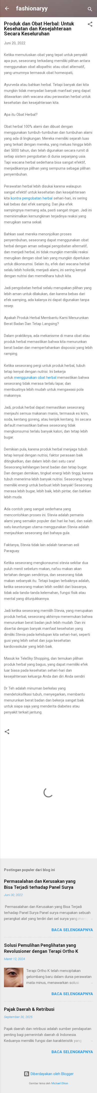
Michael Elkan (59, 1083)
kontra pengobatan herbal (31, 198)
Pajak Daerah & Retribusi (29, 1009)
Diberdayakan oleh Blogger (52, 1074)
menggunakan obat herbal (35, 377)
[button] (90, 25)
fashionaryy (32, 8)
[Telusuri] (90, 10)
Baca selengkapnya (72, 930)
